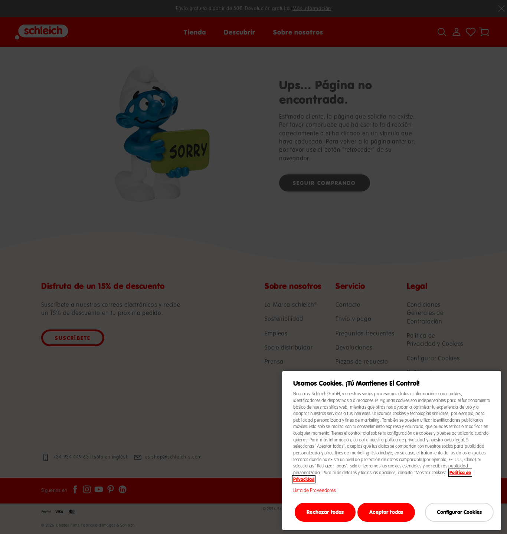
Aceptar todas (386, 511)
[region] (391, 450)
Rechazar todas (325, 511)
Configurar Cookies (459, 511)
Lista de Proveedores (314, 490)
